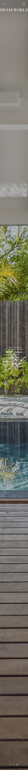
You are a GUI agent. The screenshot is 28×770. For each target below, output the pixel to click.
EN (4, 4)
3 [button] (17, 764)
